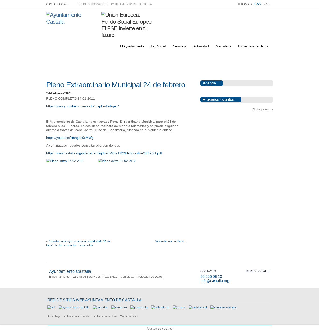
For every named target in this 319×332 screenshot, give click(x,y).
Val (266, 4)
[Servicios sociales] (223, 307)
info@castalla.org (214, 281)
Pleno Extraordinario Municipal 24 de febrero (115, 84)
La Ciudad (158, 46)
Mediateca (223, 46)
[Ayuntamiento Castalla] (72, 21)
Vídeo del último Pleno (169, 241)
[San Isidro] (119, 307)
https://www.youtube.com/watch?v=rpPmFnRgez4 (83, 106)
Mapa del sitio (129, 316)
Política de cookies (105, 316)
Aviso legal (54, 316)
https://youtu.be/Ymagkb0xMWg (69, 138)
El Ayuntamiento (132, 46)
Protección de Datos (253, 46)
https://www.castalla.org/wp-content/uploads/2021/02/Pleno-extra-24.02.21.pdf (104, 153)
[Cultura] (179, 307)
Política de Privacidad (77, 316)
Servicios (179, 46)
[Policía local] (160, 307)
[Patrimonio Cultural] (139, 307)
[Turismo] (198, 307)
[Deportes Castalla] (100, 307)
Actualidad (201, 46)
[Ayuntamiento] (74, 307)
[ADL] (51, 307)
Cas (257, 4)
